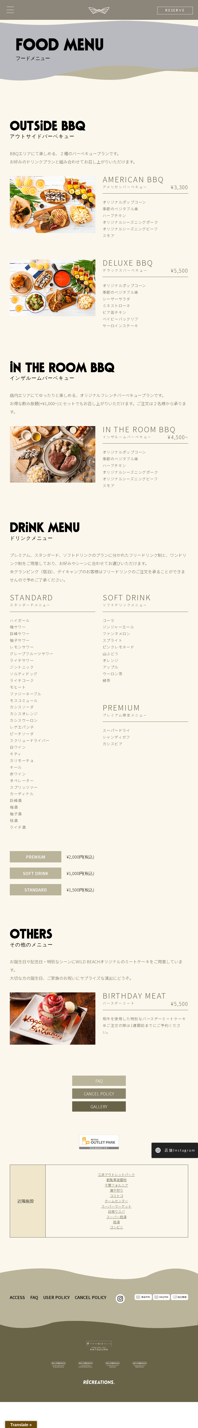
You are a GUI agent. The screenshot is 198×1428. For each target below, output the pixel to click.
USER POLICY (56, 1297)
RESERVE (175, 10)
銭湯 (116, 1221)
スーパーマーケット (116, 1206)
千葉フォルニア (116, 1185)
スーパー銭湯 (116, 1216)
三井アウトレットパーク (116, 1174)
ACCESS (17, 1297)
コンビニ (116, 1227)
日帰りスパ (116, 1211)
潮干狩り (116, 1190)
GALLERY (99, 1106)
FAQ (99, 1081)
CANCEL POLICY (99, 1094)
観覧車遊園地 (116, 1179)
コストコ (116, 1195)
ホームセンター (116, 1200)
